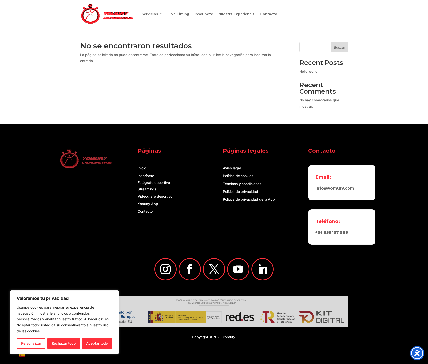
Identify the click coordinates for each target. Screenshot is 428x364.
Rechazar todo (64, 343)
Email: (323, 177)
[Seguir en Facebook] (190, 269)
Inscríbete (204, 14)
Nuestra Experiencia (236, 14)
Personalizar (31, 343)
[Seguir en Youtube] (238, 269)
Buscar (339, 47)
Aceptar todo (97, 343)
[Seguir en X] (214, 269)
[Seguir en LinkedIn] (262, 269)
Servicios (150, 14)
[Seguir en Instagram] (165, 269)
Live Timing (178, 14)
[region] (64, 322)
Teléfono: (327, 221)
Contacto (268, 14)
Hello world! (309, 71)
